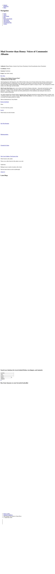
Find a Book (6, 16)
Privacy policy (6, 513)
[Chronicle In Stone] (4, 143)
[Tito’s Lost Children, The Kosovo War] (4, 154)
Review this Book (5, 101)
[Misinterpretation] (4, 132)
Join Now (3, 47)
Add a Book (6, 20)
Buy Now (3, 75)
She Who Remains (5, 123)
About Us (3, 171)
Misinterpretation (4, 134)
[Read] (4, 63)
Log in (2, 110)
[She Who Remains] (4, 121)
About (4, 15)
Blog (4, 17)
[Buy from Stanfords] (35, 511)
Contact (5, 24)
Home (4, 13)
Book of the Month (7, 18)
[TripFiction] (7, 2)
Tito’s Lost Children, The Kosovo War (9, 156)
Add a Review (6, 21)
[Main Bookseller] (27, 397)
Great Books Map (7, 22)
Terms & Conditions (8, 515)
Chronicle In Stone (5, 145)
